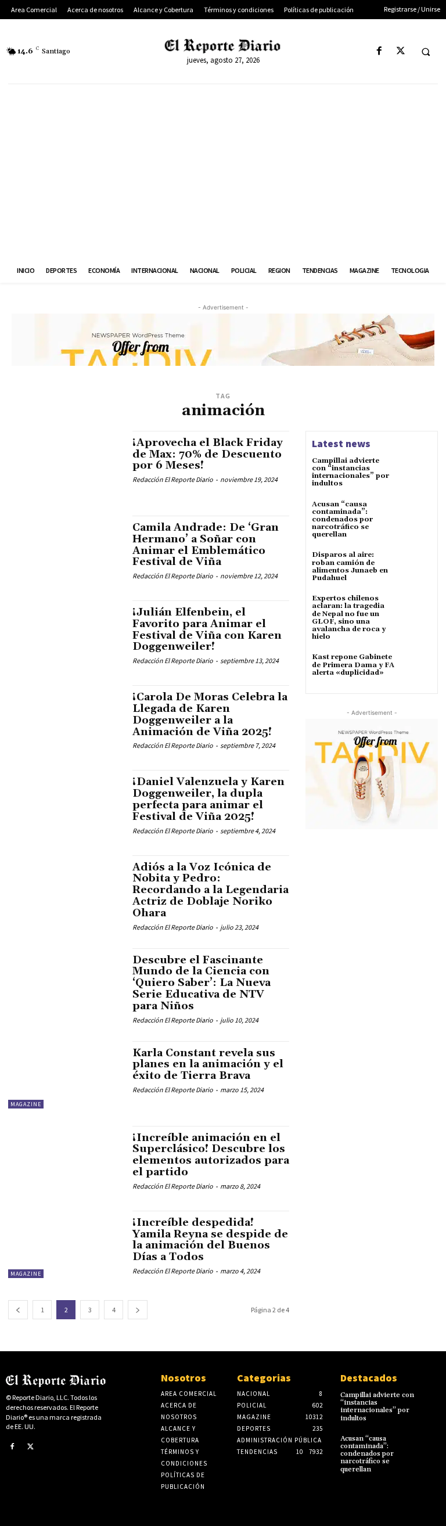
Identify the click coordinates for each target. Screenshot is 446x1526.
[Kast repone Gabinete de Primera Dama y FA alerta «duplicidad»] (415, 669)
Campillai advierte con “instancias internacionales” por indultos (350, 472)
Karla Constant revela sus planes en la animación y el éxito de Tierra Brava (207, 1064)
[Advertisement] (223, 171)
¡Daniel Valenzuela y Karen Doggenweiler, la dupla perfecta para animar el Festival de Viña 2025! (208, 799)
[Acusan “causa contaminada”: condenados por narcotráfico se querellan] (415, 516)
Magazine (25, 1104)
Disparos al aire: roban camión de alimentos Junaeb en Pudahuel (350, 566)
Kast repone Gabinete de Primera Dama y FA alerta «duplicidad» (353, 664)
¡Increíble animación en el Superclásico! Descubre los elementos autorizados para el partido (210, 1155)
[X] (400, 51)
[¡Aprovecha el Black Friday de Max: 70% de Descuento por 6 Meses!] (64, 464)
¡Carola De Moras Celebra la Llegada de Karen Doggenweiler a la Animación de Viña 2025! (209, 714)
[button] (425, 51)
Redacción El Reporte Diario (172, 479)
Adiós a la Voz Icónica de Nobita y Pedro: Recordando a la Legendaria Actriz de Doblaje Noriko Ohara (210, 890)
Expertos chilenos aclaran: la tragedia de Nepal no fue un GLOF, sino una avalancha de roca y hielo (349, 617)
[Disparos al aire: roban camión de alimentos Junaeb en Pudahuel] (415, 566)
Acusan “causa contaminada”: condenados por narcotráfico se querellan (342, 519)
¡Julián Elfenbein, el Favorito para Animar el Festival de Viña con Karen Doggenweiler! (207, 629)
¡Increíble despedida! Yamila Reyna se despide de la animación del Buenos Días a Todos (210, 1240)
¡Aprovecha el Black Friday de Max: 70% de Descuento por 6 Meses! (207, 454)
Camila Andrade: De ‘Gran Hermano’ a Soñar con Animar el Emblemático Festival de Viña (205, 544)
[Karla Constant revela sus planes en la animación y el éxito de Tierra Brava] (64, 1074)
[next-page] (138, 1309)
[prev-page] (18, 1309)
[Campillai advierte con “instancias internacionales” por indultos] (415, 472)
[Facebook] (379, 51)
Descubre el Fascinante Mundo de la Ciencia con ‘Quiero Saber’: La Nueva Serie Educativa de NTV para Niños (201, 983)
